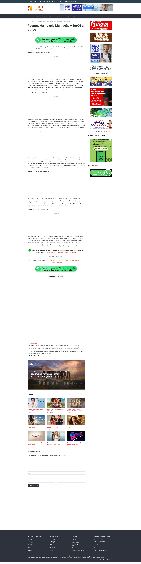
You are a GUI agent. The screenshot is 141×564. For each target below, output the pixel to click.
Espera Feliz (30, 542)
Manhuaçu (52, 550)
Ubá (72, 547)
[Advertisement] (56, 68)
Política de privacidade (83, 556)
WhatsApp (59, 262)
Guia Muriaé (33, 343)
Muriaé (29, 550)
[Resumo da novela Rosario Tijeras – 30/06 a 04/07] (36, 420)
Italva (95, 542)
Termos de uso (73, 556)
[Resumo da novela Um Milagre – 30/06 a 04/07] (36, 403)
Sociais (75, 16)
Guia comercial (50, 16)
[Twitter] (33, 355)
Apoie (90, 556)
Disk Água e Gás (44, 1)
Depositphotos (106, 131)
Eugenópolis (30, 544)
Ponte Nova (74, 539)
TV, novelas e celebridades (42, 21)
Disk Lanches (52, 1)
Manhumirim (74, 536)
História (58, 16)
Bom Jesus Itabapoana (99, 539)
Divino (29, 541)
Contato (35, 1)
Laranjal (51, 545)
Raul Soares (74, 541)
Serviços (70, 16)
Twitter (81, 260)
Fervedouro (30, 545)
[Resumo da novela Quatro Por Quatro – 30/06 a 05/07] (76, 436)
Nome (29, 473)
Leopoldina (52, 547)
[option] (56, 375)
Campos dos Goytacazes (99, 541)
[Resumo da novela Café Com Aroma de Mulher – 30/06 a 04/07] (76, 403)
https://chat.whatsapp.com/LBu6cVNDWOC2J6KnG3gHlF (60, 252)
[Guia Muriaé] (35, 8)
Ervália (51, 549)
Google (60, 260)
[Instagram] (37, 355)
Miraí (29, 547)
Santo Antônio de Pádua (99, 550)
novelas (61, 276)
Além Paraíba (52, 539)
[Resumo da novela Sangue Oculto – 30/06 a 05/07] (56, 403)
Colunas (43, 16)
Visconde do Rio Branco (77, 550)
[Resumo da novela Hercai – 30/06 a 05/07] (76, 420)
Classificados (36, 16)
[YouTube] (35, 355)
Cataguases (52, 541)
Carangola (30, 539)
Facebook (49, 260)
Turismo (81, 16)
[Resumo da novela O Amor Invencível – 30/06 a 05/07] (56, 436)
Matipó (73, 538)
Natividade (96, 547)
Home (30, 16)
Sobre (67, 556)
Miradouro (30, 549)
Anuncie (30, 1)
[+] (31, 550)
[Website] (30, 355)
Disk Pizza (59, 1)
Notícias (64, 16)
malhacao (52, 276)
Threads (71, 260)
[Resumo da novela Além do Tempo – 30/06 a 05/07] (36, 436)
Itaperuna (96, 544)
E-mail (29, 478)
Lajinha (51, 544)
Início (29, 21)
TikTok (76, 260)
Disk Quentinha (66, 1)
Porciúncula (96, 549)
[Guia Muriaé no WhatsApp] (56, 40)
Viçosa (73, 548)
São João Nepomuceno (77, 544)
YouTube (53, 262)
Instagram (55, 260)
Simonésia (74, 545)
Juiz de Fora (52, 542)
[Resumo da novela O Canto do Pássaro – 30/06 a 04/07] (56, 420)
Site (58, 478)
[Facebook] (32, 355)
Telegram (65, 260)
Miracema (96, 545)
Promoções (73, 1)
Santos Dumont (75, 542)
